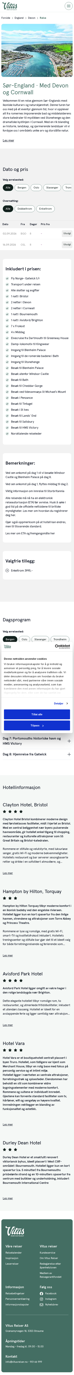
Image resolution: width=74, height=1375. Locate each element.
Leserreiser (12, 1264)
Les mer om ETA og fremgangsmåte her (30, 533)
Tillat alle (36, 714)
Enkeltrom (45, 208)
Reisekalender (14, 1253)
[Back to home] (37, 1231)
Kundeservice (47, 1253)
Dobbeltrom (25, 208)
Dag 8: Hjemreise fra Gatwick (24, 754)
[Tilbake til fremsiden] (12, 6)
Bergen (22, 187)
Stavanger (52, 187)
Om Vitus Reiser (49, 1258)
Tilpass (35, 725)
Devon (31, 18)
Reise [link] (43, 18)
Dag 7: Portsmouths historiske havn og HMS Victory (32, 741)
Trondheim (60, 639)
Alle (8, 187)
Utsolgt (67, 233)
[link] (5, 18)
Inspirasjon (12, 1258)
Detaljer (59, 703)
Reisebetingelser (15, 1293)
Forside (5, 18)
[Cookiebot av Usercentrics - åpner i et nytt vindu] (55, 647)
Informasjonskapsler (17, 1304)
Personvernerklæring (17, 1299)
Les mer (8, 873)
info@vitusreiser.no (17, 1362)
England (19, 18)
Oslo (36, 187)
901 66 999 (36, 1362)
